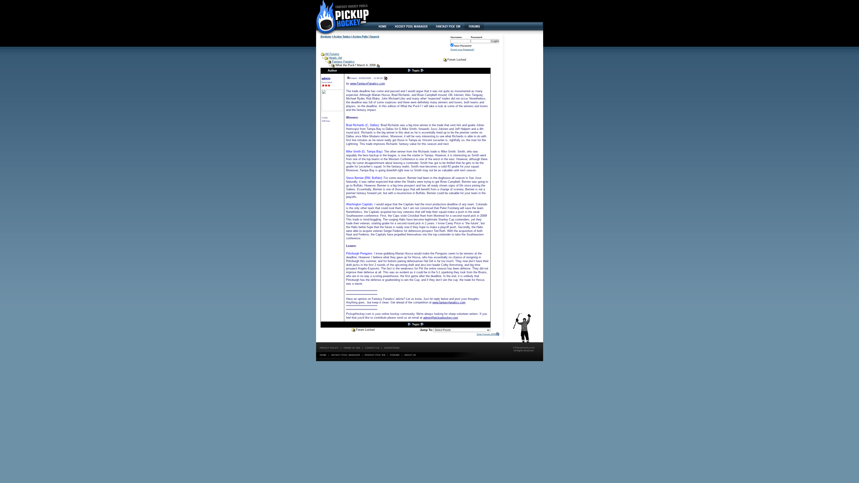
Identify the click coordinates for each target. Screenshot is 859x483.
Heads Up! (335, 57)
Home (323, 355)
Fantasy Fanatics (343, 61)
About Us (410, 355)
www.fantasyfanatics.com (449, 302)
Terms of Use (351, 348)
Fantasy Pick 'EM (375, 355)
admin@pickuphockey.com (440, 317)
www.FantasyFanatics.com (367, 83)
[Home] (382, 26)
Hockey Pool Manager (345, 355)
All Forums (332, 54)
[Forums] (474, 26)
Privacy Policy (329, 348)
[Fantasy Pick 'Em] (448, 26)
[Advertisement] (461, 14)
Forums (395, 355)
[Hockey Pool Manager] (411, 26)
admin (326, 78)
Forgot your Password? (462, 49)
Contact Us (372, 348)
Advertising (392, 348)
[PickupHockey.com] (340, 17)
